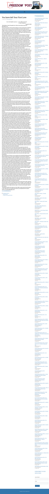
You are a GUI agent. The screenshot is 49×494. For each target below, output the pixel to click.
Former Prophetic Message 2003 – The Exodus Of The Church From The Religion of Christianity (41, 287)
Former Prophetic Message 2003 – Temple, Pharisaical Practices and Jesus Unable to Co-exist (41, 82)
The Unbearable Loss (38, 230)
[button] (24, 12)
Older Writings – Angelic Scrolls (40, 233)
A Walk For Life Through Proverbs (7, 195)
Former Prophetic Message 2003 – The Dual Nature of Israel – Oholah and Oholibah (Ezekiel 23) (41, 92)
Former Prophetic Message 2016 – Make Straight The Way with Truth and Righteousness (41, 393)
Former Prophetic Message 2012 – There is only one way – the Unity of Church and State (41, 343)
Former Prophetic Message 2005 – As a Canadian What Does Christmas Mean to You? (41, 180)
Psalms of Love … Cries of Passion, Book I (41, 210)
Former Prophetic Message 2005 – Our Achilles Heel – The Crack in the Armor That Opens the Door (42, 333)
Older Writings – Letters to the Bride (40, 218)
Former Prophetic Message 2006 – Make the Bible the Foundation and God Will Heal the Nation (41, 443)
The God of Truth (5, 194)
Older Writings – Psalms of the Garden (40, 197)
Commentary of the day (6, 193)
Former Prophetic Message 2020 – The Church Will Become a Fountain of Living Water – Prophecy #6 (41, 174)
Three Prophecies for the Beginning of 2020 (41, 466)
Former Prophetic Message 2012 (40, 370)
